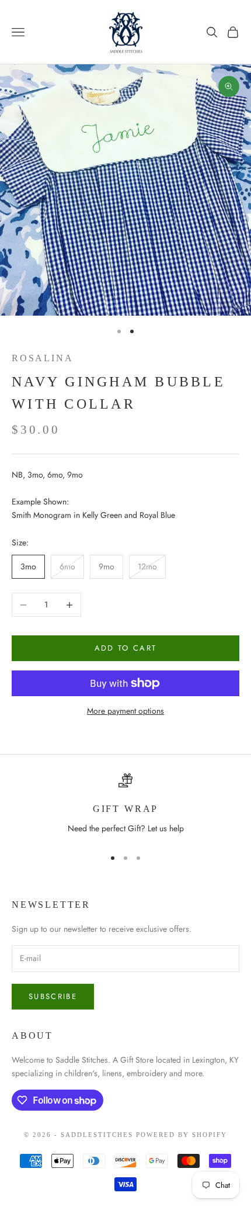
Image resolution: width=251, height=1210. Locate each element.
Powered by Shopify (181, 1134)
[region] (125, 805)
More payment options (125, 711)
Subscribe (53, 996)
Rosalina (42, 358)
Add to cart (126, 648)
